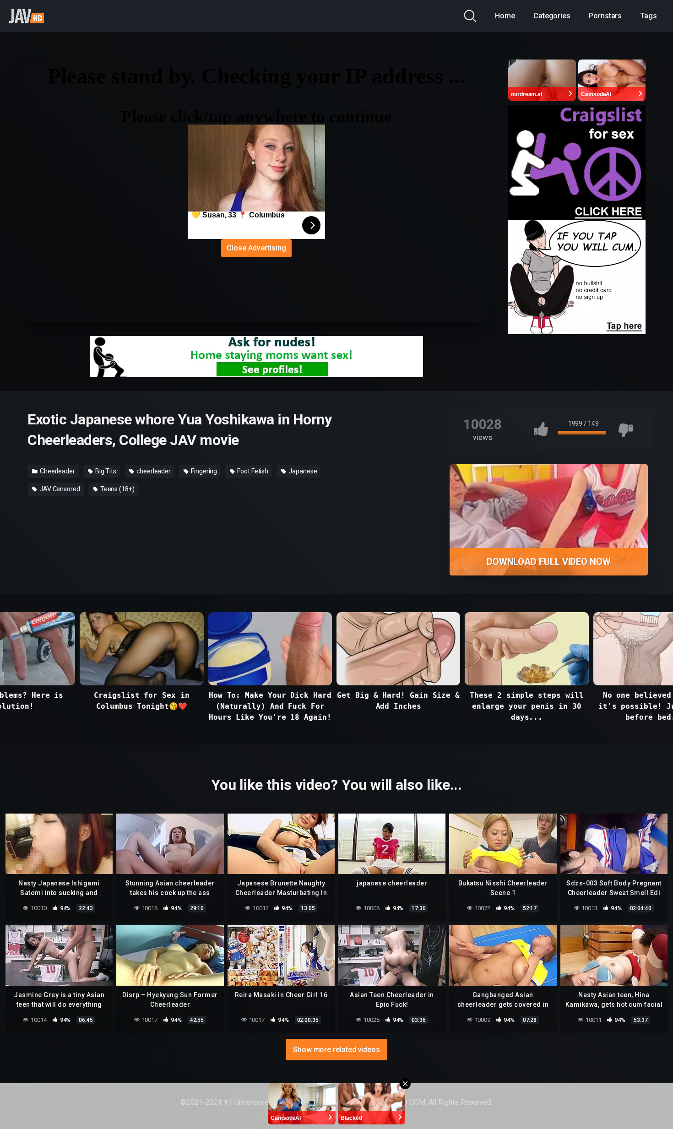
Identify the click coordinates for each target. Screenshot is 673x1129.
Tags (648, 15)
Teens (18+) (117, 489)
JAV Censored (59, 489)
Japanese (302, 471)
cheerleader (153, 471)
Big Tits (105, 471)
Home (505, 15)
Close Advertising (256, 248)
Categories (551, 15)
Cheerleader (56, 471)
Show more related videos (336, 1049)
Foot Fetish (252, 471)
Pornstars (605, 15)
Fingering (203, 471)
